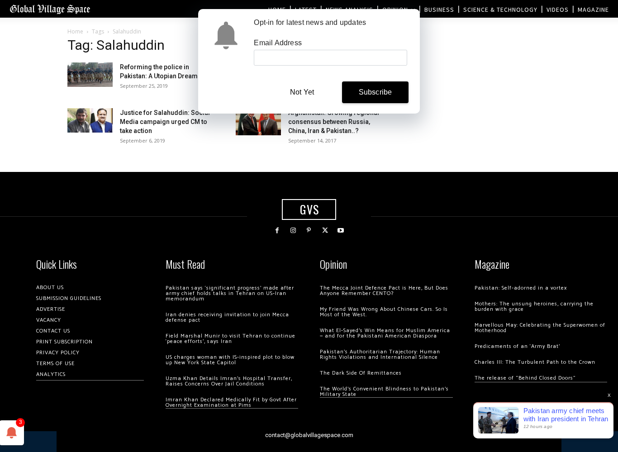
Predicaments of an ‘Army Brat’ (517, 346)
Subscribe (375, 92)
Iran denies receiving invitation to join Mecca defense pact (227, 317)
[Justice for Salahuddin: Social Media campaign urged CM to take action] (90, 120)
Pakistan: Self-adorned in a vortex (521, 288)
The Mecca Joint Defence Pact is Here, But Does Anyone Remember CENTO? (384, 291)
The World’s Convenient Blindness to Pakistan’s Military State (384, 392)
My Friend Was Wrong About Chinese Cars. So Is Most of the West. (384, 312)
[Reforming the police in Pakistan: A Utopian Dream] (90, 74)
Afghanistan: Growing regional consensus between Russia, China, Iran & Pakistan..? (333, 121)
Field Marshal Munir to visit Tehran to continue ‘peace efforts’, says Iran (230, 339)
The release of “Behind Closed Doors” (525, 378)
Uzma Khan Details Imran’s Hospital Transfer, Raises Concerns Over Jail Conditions (229, 381)
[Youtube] (341, 230)
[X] (325, 230)
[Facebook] (277, 230)
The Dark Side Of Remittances (361, 373)
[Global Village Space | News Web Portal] (50, 9)
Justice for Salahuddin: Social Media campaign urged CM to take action (165, 121)
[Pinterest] (308, 230)
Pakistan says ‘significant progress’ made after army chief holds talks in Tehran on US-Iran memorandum (230, 293)
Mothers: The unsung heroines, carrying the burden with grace (534, 307)
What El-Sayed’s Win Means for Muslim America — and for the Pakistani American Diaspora (385, 333)
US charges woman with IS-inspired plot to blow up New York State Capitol (230, 360)
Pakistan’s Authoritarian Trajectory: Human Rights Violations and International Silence (380, 354)
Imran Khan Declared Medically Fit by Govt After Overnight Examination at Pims (231, 402)
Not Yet (302, 92)
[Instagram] (293, 230)
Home (75, 31)
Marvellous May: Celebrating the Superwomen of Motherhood (540, 328)
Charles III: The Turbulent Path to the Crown (535, 362)
